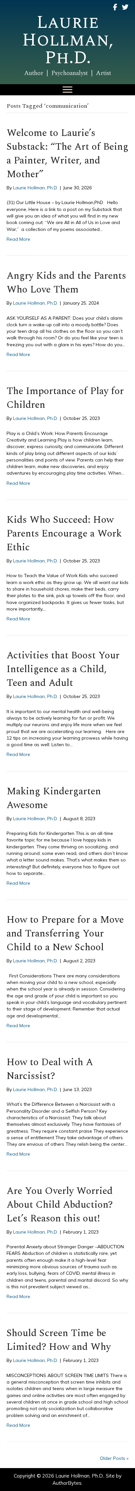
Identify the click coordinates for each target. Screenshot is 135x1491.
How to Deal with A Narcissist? (50, 1069)
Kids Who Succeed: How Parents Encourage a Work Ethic (64, 533)
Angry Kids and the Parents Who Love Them (66, 282)
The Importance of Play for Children (65, 398)
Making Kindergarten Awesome (54, 798)
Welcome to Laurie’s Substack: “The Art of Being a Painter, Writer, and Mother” (67, 153)
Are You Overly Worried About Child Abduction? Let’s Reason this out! (60, 1204)
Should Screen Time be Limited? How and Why (59, 1340)
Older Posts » (114, 1458)
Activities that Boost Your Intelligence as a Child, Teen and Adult (63, 669)
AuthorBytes (67, 1483)
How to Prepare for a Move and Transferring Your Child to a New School (65, 933)
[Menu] (67, 89)
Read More (18, 239)
